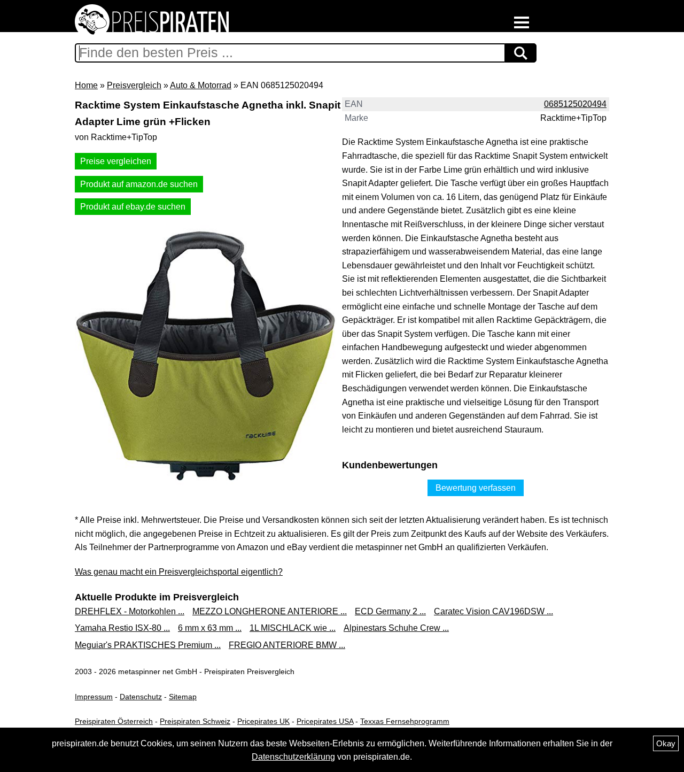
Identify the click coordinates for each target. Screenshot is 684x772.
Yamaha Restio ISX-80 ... (122, 627)
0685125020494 (575, 104)
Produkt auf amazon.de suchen (139, 184)
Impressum (94, 696)
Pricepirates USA (325, 721)
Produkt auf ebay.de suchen (132, 206)
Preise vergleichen (115, 161)
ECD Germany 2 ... (390, 611)
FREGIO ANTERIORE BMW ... (287, 645)
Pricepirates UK (263, 721)
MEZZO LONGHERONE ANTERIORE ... (269, 611)
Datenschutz (141, 696)
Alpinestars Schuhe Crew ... (396, 627)
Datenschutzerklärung (293, 756)
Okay (665, 743)
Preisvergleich (134, 85)
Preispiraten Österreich (114, 721)
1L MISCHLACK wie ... (293, 627)
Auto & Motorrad (200, 85)
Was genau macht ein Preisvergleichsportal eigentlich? (179, 571)
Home (86, 85)
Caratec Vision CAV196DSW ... (493, 611)
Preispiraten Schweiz (195, 721)
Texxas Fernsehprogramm (404, 721)
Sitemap (183, 696)
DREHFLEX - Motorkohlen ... (129, 611)
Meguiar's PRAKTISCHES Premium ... (148, 645)
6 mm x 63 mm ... (210, 627)
